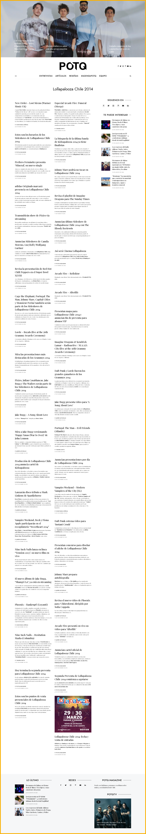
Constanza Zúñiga (22, 124)
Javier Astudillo (61, 418)
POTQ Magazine (21, 152)
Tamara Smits (60, 128)
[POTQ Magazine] (73, 66)
